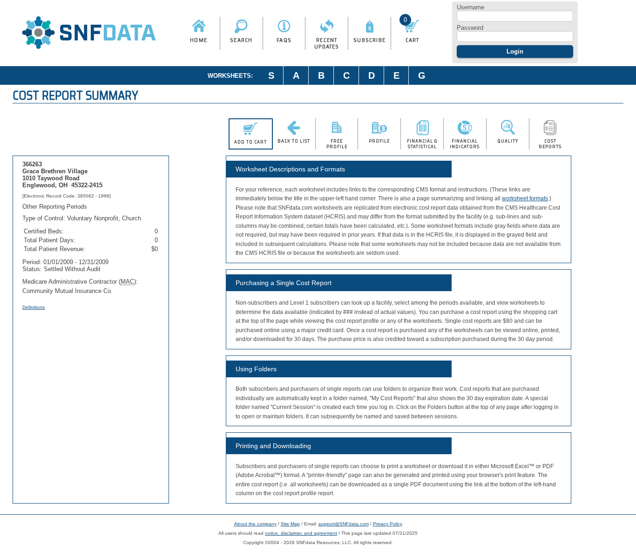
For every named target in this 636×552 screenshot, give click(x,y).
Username (470, 7)
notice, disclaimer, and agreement (301, 533)
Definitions (33, 307)
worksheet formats (525, 198)
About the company (255, 523)
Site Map (290, 523)
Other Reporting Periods (54, 206)
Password (470, 27)
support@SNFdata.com (343, 523)
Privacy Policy (387, 523)
